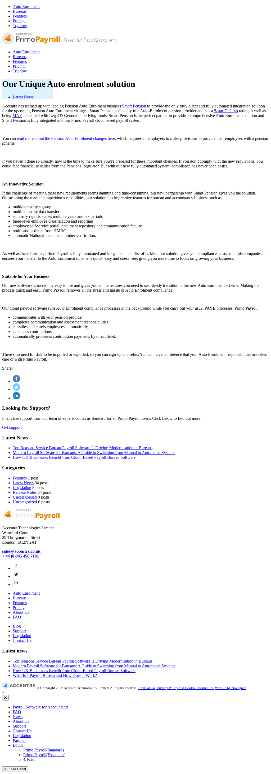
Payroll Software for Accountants (40, 707)
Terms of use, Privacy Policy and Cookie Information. (176, 688)
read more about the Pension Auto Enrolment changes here (66, 138)
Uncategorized (25, 502)
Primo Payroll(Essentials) (44, 755)
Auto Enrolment (26, 6)
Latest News (23, 97)
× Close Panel (15, 769)
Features (20, 16)
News (17, 716)
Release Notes (25, 492)
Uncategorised (25, 497)
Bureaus (19, 11)
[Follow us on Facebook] (16, 568)
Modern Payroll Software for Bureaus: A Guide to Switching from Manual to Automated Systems (94, 452)
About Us (21, 612)
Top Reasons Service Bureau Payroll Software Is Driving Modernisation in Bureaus (82, 448)
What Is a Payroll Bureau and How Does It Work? (55, 675)
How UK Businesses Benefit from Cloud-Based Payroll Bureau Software (74, 457)
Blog (17, 626)
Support (19, 631)
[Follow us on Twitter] (16, 576)
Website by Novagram (230, 688)
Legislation (22, 487)
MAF (17, 115)
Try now (20, 25)
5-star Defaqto (226, 111)
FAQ (17, 617)
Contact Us (22, 640)
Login (18, 745)
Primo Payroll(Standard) (43, 750)
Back (31, 759)
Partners (19, 740)
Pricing (19, 21)
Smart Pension (134, 106)
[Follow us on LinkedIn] (16, 584)
